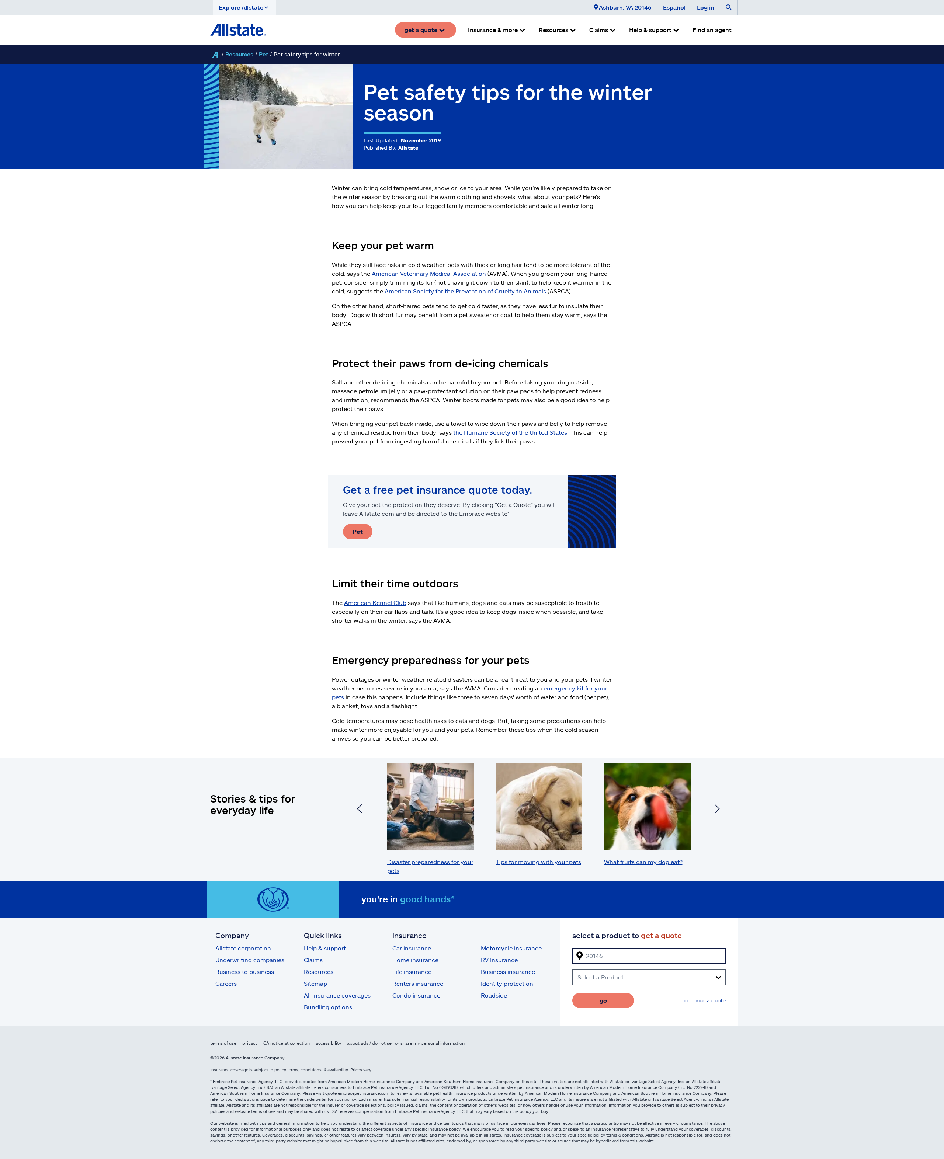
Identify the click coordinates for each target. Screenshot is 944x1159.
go (603, 1000)
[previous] (359, 809)
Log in (705, 7)
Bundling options (328, 1006)
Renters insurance (417, 983)
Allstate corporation (243, 947)
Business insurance (508, 971)
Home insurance (415, 959)
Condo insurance (416, 995)
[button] (244, 7)
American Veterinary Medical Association (429, 273)
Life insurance (411, 971)
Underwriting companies (249, 959)
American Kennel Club (375, 602)
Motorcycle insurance (511, 947)
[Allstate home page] (238, 30)
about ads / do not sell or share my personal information (406, 1042)
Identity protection (507, 983)
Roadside (494, 995)
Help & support (325, 947)
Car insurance (411, 947)
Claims (313, 959)
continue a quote (705, 1000)
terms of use (223, 1042)
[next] (717, 809)
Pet (263, 54)
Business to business (244, 971)
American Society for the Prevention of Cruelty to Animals (465, 291)
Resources (239, 54)
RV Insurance (499, 959)
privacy (249, 1042)
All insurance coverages (337, 995)
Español (674, 7)
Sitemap (315, 983)
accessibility (328, 1042)
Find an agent (712, 29)
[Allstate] (215, 55)
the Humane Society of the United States (510, 432)
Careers (226, 983)
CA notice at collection (286, 1042)
